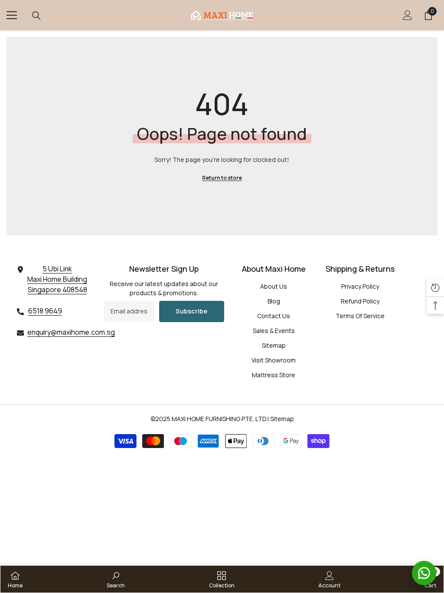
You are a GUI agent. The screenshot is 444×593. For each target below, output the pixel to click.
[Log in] (407, 15)
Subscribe (191, 311)
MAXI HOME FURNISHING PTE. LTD (219, 419)
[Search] (36, 15)
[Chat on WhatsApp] (424, 573)
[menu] (12, 15)
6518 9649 (45, 311)
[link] (116, 579)
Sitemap (282, 419)
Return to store (222, 177)
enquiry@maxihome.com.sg (71, 332)
